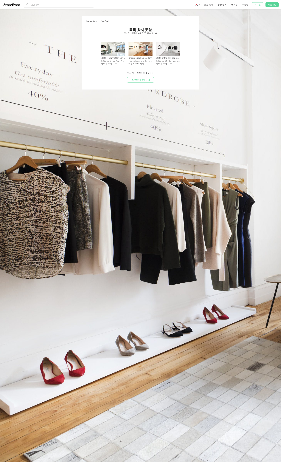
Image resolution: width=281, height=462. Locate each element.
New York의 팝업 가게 (140, 80)
